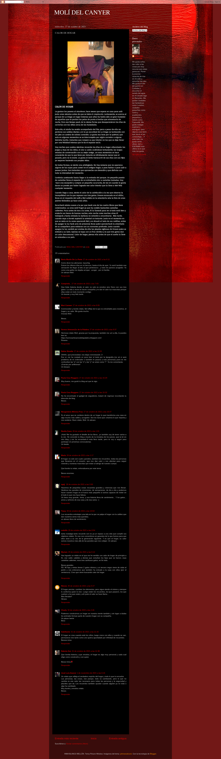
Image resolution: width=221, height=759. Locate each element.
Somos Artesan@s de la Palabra (75, 330)
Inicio (94, 738)
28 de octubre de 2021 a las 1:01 (86, 431)
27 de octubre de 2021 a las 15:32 (93, 392)
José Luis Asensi (68, 673)
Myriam (64, 552)
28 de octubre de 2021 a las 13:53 (81, 511)
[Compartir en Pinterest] (106, 247)
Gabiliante (65, 632)
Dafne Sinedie (67, 351)
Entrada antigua (117, 738)
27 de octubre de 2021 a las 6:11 (96, 259)
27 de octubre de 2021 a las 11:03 (88, 351)
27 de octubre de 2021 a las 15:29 (93, 378)
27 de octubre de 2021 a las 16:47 (98, 412)
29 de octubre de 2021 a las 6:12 (81, 552)
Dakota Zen (66, 651)
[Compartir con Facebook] (103, 247)
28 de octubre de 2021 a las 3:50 (79, 484)
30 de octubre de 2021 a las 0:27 (81, 586)
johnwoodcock (126, 754)
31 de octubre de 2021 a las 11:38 (86, 651)
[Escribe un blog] (98, 247)
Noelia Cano (66, 431)
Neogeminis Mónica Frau (72, 412)
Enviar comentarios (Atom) (77, 744)
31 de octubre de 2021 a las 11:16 (85, 632)
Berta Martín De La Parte (71, 259)
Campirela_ (66, 284)
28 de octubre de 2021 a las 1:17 (80, 455)
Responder (65, 276)
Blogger (153, 754)
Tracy (63, 511)
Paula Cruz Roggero (70, 378)
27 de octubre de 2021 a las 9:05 (86, 305)
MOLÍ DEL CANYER (82, 12)
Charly (64, 610)
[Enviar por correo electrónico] (96, 247)
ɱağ (63, 484)
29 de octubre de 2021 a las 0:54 (81, 530)
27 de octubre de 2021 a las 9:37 (103, 330)
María (63, 455)
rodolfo (64, 530)
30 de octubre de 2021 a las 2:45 (81, 610)
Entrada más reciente (66, 738)
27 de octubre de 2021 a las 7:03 (85, 284)
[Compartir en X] (101, 247)
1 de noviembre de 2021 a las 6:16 (91, 673)
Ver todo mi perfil (139, 154)
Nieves (64, 586)
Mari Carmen (66, 305)
